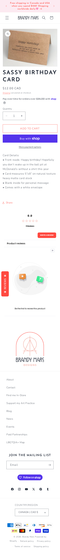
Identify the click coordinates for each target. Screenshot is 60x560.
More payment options (30, 147)
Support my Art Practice (20, 403)
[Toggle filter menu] (53, 250)
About (10, 379)
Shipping (6, 93)
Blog (9, 411)
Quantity (7, 108)
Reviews (5, 283)
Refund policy (27, 541)
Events (10, 426)
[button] (7, 18)
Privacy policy (44, 541)
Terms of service (22, 546)
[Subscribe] (49, 465)
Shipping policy (41, 546)
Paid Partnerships (16, 434)
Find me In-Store (16, 395)
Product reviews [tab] (16, 243)
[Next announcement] (53, 6)
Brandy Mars (28, 536)
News (9, 418)
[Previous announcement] (6, 6)
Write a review (47, 235)
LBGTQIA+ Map (15, 442)
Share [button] (9, 202)
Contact (10, 387)
